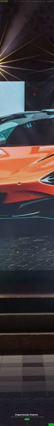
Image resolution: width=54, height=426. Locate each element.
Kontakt (47, 1)
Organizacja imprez (22, 1)
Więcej (29, 419)
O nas (18, 1)
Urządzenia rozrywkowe (35, 1)
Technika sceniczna (28, 1)
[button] (1, 424)
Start (15, 1)
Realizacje (43, 1)
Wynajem (40, 1)
